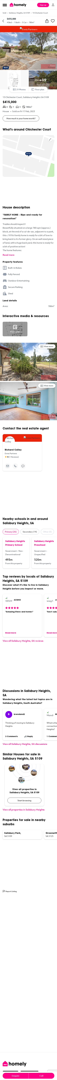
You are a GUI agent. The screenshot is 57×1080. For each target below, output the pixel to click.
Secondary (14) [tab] (30, 531)
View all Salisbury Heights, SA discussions (25, 743)
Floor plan (39, 89)
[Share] (47, 21)
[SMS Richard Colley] (23, 466)
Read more (8, 254)
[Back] (3, 21)
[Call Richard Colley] (15, 466)
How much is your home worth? (20, 118)
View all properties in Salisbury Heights (24, 809)
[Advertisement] (28, 191)
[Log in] (53, 5)
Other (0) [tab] (47, 531)
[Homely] (28, 1064)
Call (41, 1075)
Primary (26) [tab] (11, 531)
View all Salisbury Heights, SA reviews (23, 640)
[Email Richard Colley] (7, 466)
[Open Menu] (5, 5)
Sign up (43, 5)
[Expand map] (50, 139)
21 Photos (21, 89)
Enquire (15, 1075)
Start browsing (24, 800)
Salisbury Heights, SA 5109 (19, 13)
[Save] (53, 21)
